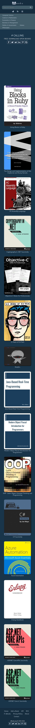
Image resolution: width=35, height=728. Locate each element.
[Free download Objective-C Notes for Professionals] (17, 275)
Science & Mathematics (9, 18)
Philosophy (5, 27)
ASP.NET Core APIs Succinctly (17, 660)
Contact (16, 716)
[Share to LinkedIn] (19, 43)
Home (6, 711)
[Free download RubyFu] (17, 356)
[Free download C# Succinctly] (17, 518)
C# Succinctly (17, 537)
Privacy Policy (17, 714)
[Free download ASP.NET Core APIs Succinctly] (17, 641)
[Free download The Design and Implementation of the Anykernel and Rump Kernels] (17, 151)
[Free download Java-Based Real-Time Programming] (17, 389)
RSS (27, 711)
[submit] (30, 7)
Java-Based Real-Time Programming (17, 409)
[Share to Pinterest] (22, 43)
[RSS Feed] (17, 11)
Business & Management (10, 23)
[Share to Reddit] (16, 43)
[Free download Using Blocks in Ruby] (17, 105)
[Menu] (22, 11)
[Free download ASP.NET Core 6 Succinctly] (17, 682)
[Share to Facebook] (8, 43)
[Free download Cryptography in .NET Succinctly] (17, 233)
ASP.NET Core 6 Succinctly (18, 701)
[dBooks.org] (17, 4)
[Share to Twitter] (12, 43)
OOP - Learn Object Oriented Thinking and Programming (17, 494)
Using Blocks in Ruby (17, 127)
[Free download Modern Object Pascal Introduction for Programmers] (17, 431)
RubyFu (17, 367)
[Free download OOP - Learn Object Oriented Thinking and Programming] (17, 474)
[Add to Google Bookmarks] (26, 43)
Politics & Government (9, 25)
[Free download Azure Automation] (17, 557)
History (22, 25)
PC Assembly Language (17, 211)
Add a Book (15, 711)
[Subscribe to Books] (13, 11)
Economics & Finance (9, 20)
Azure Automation (17, 576)
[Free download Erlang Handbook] (17, 599)
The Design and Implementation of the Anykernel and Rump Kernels (17, 172)
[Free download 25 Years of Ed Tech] (17, 320)
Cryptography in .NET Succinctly (18, 252)
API (22, 711)
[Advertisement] (17, 65)
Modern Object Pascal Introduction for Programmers (17, 451)
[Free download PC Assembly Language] (17, 193)
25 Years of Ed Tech (17, 342)
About (27, 714)
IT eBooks (7, 714)
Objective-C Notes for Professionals (17, 296)
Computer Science (7, 15)
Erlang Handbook (17, 620)
